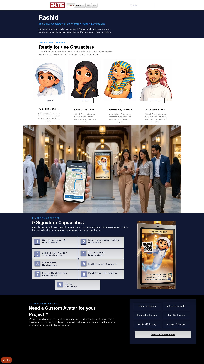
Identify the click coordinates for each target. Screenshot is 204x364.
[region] (48, 91)
